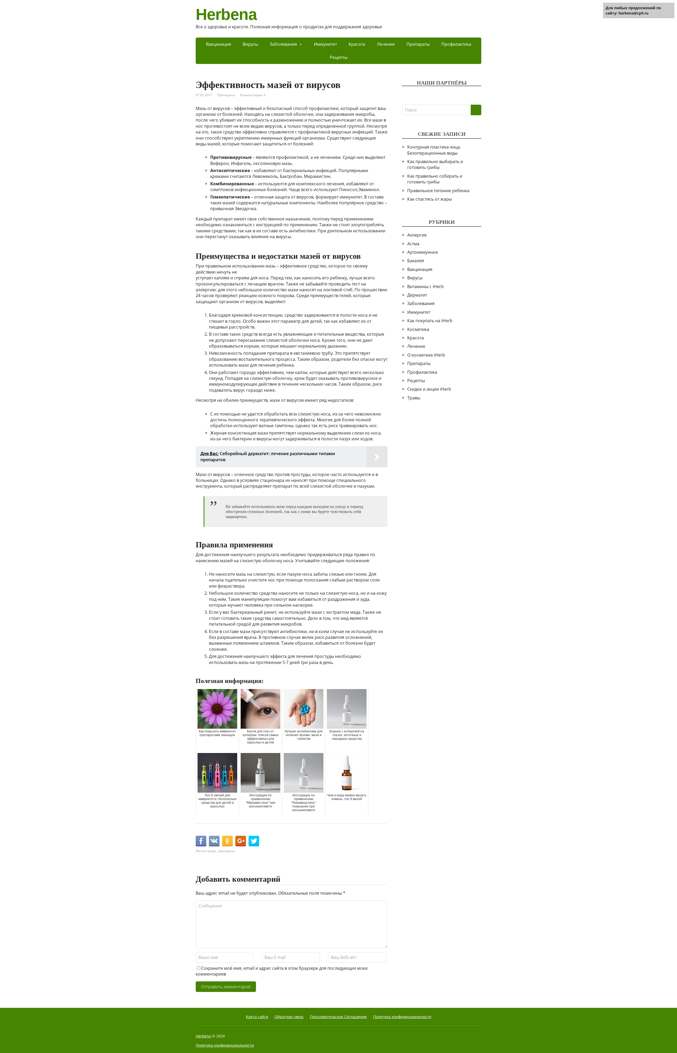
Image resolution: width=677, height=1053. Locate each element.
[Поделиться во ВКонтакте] (214, 841)
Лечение (386, 44)
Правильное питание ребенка (438, 190)
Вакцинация (218, 44)
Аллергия (417, 235)
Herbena (226, 14)
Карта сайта (257, 1016)
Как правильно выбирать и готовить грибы (435, 164)
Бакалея (415, 261)
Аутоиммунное (422, 252)
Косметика (418, 329)
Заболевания (283, 44)
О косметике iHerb (426, 355)
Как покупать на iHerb (429, 321)
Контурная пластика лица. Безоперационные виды (434, 150)
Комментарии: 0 (253, 95)
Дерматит (417, 295)
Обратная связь (289, 1016)
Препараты (418, 44)
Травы (413, 398)
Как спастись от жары (429, 199)
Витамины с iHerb (425, 286)
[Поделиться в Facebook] (201, 841)
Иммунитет (325, 44)
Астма (413, 244)
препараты (226, 851)
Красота (357, 44)
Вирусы (250, 44)
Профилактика (456, 44)
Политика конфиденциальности (402, 1016)
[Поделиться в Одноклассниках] (227, 841)
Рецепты (338, 57)
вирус (211, 851)
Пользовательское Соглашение (338, 1016)
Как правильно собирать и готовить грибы (434, 179)
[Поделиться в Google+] (240, 841)
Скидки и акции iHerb (429, 389)
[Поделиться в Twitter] (254, 841)
